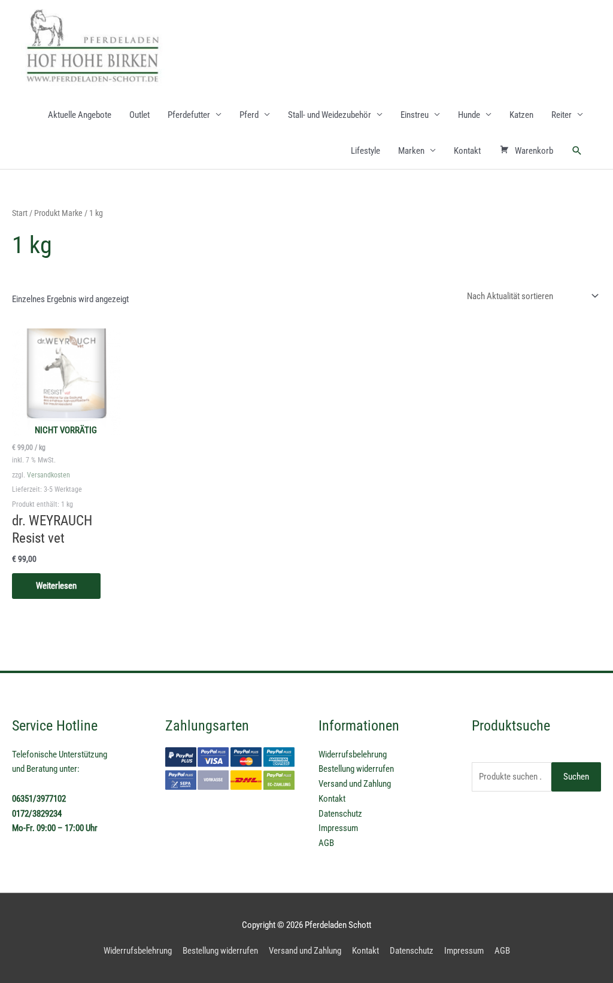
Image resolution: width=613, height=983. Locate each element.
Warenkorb (534, 150)
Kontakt (467, 150)
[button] (577, 151)
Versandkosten (48, 475)
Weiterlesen (56, 585)
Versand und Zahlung (354, 783)
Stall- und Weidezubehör (329, 114)
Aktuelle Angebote (79, 114)
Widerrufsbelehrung (352, 754)
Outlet (139, 114)
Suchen (576, 776)
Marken (411, 150)
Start (20, 213)
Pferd (249, 114)
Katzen (521, 114)
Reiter (561, 114)
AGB (326, 843)
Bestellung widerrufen (356, 768)
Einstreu (414, 114)
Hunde (469, 114)
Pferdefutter (189, 114)
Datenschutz (340, 813)
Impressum (338, 828)
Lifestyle (365, 150)
